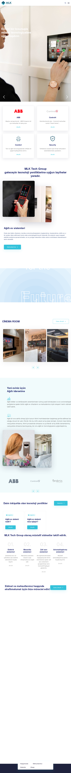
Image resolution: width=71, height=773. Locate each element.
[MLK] (6, 3)
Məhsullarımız (37, 764)
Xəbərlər (23, 767)
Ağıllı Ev (10, 515)
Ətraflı (18, 127)
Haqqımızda (24, 764)
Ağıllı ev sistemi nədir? (12, 520)
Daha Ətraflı (60, 321)
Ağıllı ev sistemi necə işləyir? (34, 520)
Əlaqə (32, 767)
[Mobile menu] (68, 3)
